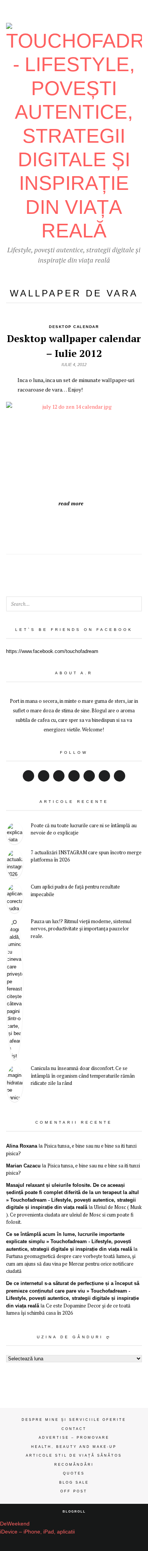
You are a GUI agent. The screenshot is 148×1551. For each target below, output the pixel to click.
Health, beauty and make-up (74, 1447)
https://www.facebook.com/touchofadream (52, 651)
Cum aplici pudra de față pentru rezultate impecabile (75, 890)
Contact (74, 1429)
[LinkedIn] (74, 776)
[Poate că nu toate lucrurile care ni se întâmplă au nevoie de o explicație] (14, 833)
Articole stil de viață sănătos (74, 1455)
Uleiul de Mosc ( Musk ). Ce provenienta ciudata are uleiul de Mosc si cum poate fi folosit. (74, 1214)
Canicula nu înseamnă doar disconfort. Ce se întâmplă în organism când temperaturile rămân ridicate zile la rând (83, 1075)
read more (70, 503)
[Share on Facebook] (74, 527)
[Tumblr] (119, 776)
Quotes (74, 1473)
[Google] (59, 776)
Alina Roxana (21, 1146)
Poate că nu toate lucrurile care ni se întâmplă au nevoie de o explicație (84, 829)
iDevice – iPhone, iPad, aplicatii (37, 1532)
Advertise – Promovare (74, 1438)
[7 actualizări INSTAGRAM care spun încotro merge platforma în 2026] (14, 864)
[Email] (104, 776)
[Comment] (108, 527)
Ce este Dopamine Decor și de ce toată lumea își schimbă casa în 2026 (68, 1309)
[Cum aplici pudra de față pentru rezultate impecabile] (14, 898)
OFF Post (73, 1491)
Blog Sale (74, 1482)
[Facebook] (28, 776)
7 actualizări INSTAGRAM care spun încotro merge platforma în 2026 (86, 856)
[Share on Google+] (57, 527)
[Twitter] (43, 776)
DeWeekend (15, 1524)
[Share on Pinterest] (91, 527)
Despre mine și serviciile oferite (74, 1420)
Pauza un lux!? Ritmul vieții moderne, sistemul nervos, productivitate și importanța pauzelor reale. (81, 929)
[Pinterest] (89, 776)
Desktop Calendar (74, 327)
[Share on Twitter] (40, 527)
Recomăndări (74, 1465)
